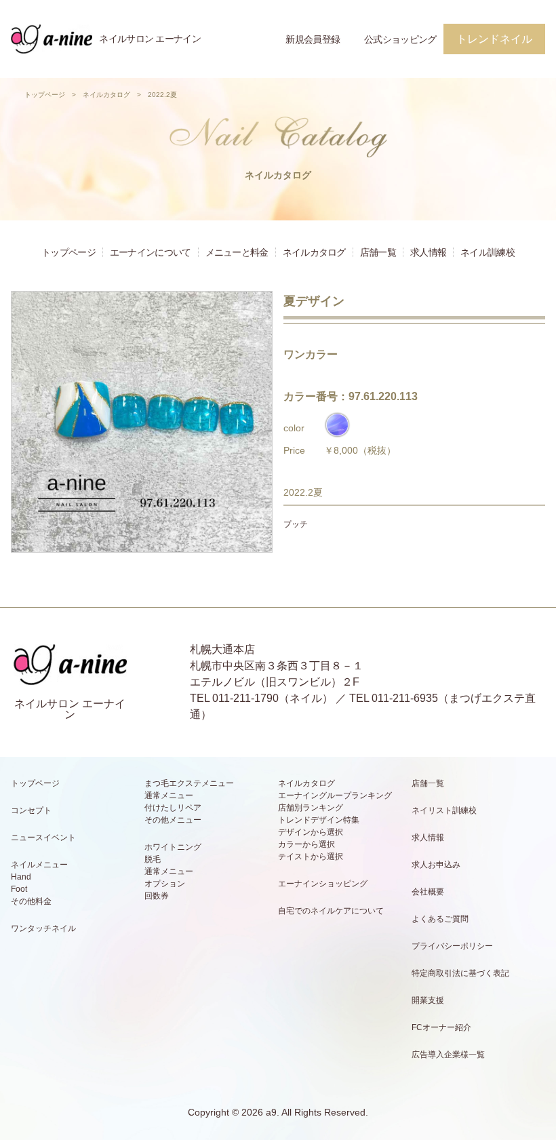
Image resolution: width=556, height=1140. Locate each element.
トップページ (44, 94)
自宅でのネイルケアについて (331, 911)
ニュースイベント (43, 837)
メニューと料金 (237, 252)
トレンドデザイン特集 (318, 820)
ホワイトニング (172, 847)
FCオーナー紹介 (441, 1027)
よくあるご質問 (440, 919)
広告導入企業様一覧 (448, 1054)
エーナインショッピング (323, 883)
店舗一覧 (378, 252)
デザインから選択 (310, 832)
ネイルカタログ (106, 94)
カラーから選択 (306, 844)
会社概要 (428, 892)
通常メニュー (168, 795)
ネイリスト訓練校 (444, 810)
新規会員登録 (312, 39)
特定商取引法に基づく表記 (460, 973)
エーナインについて (150, 252)
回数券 (156, 896)
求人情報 (428, 252)
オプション (164, 883)
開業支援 (428, 1000)
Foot (19, 889)
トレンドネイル (494, 39)
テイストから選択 (310, 856)
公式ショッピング (400, 39)
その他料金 (31, 901)
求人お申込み (436, 864)
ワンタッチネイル (43, 928)
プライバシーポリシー (452, 946)
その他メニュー (172, 820)
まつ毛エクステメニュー (189, 783)
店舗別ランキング (310, 807)
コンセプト (31, 810)
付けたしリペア (172, 807)
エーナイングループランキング (335, 795)
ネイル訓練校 (487, 252)
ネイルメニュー (39, 864)
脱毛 (152, 859)
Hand (21, 877)
